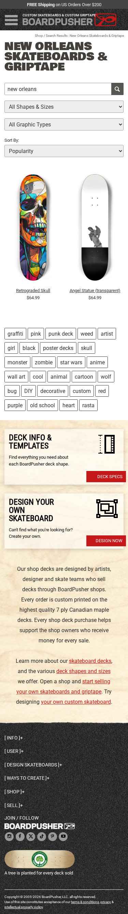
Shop (39, 35)
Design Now (109, 540)
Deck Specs (110, 476)
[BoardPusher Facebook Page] (20, 836)
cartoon (84, 377)
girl (11, 348)
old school (42, 405)
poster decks (58, 348)
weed (87, 334)
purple (15, 405)
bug (12, 391)
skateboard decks (90, 661)
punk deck (60, 334)
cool (38, 377)
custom (82, 391)
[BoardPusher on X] (30, 836)
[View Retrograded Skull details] (33, 229)
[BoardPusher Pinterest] (52, 836)
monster (17, 362)
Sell (12, 805)
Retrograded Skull (33, 290)
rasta (88, 405)
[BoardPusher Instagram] (9, 836)
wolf (106, 377)
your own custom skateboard (76, 702)
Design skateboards (32, 764)
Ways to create (25, 778)
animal (59, 377)
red (102, 391)
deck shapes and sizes (83, 671)
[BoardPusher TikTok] (41, 836)
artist (107, 334)
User (12, 751)
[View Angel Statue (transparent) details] (95, 229)
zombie (44, 362)
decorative (52, 391)
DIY (28, 391)
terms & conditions (85, 902)
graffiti (15, 334)
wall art (16, 377)
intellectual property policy (23, 907)
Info (12, 738)
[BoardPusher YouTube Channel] (63, 836)
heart (68, 405)
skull (86, 348)
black (29, 348)
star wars (71, 362)
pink (36, 334)
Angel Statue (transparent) (95, 290)
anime (97, 362)
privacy (105, 902)
